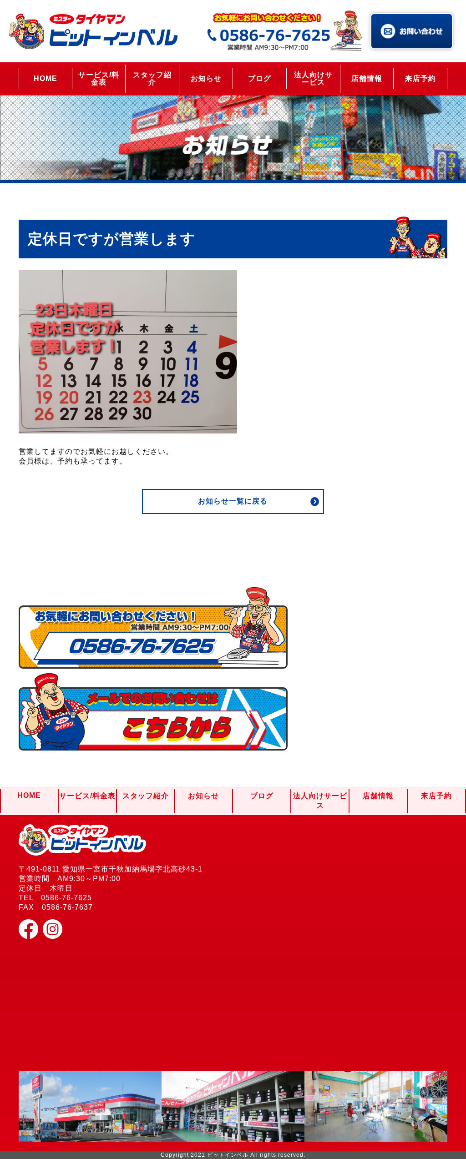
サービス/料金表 (98, 78)
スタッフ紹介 (152, 78)
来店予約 (420, 78)
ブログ (259, 78)
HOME (45, 78)
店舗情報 (366, 78)
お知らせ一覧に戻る (233, 501)
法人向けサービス (313, 78)
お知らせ (206, 78)
